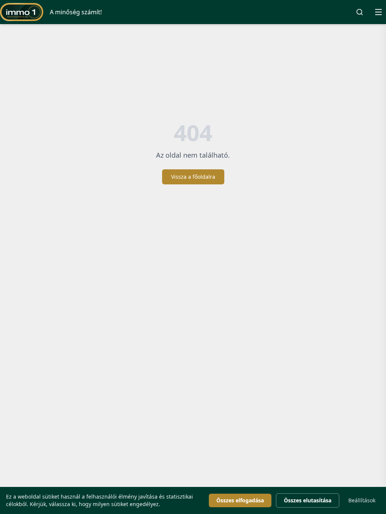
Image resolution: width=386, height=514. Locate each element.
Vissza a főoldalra (193, 176)
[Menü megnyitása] (378, 12)
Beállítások (361, 500)
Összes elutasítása (307, 500)
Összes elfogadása (240, 500)
